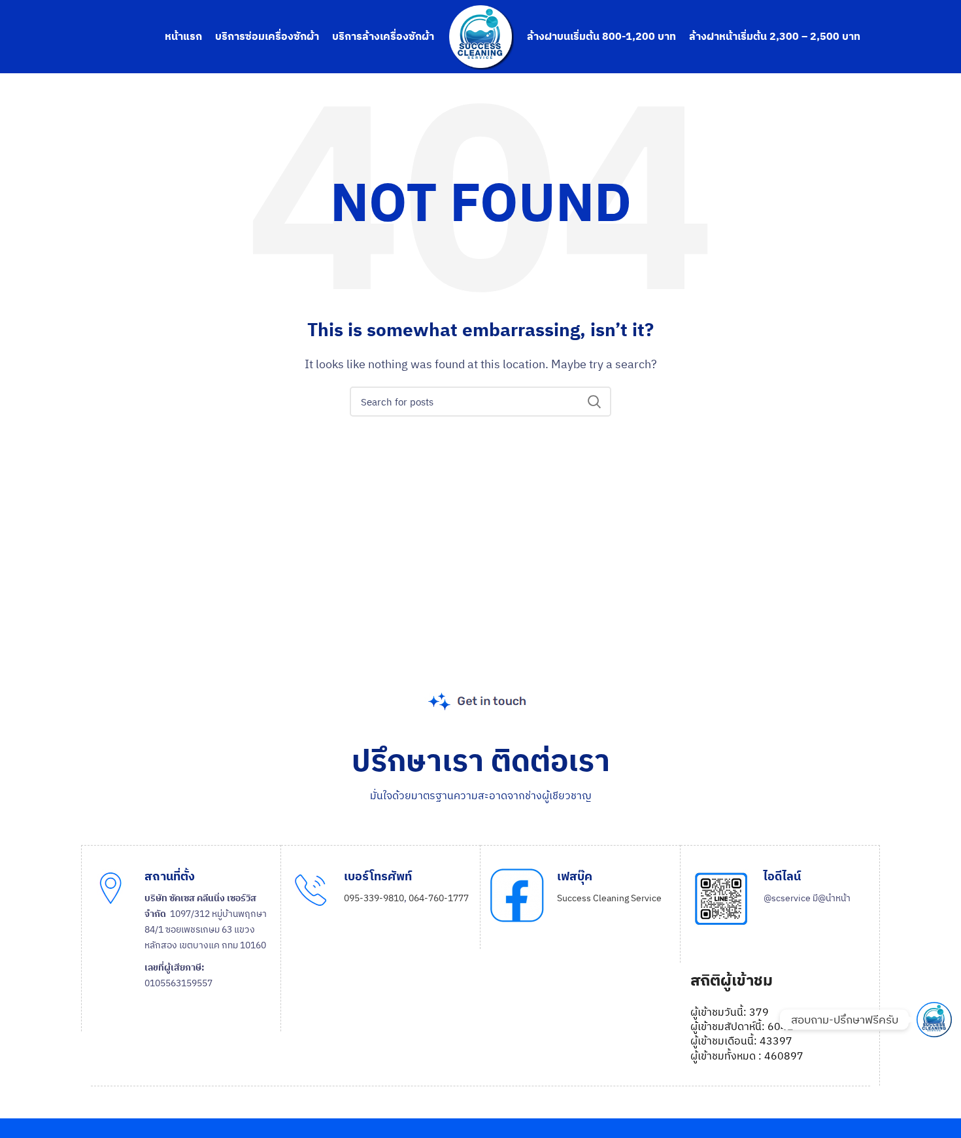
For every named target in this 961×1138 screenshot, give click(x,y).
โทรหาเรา (374, 941)
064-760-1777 (439, 898)
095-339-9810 (374, 898)
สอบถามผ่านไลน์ (808, 961)
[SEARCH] (593, 402)
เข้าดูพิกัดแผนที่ (186, 1023)
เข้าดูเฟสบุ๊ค (592, 955)
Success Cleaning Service (609, 898)
